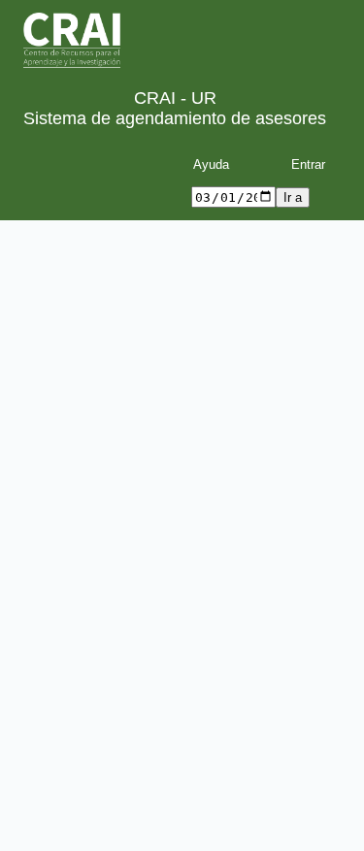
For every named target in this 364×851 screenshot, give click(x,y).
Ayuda (211, 164)
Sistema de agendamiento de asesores (174, 118)
